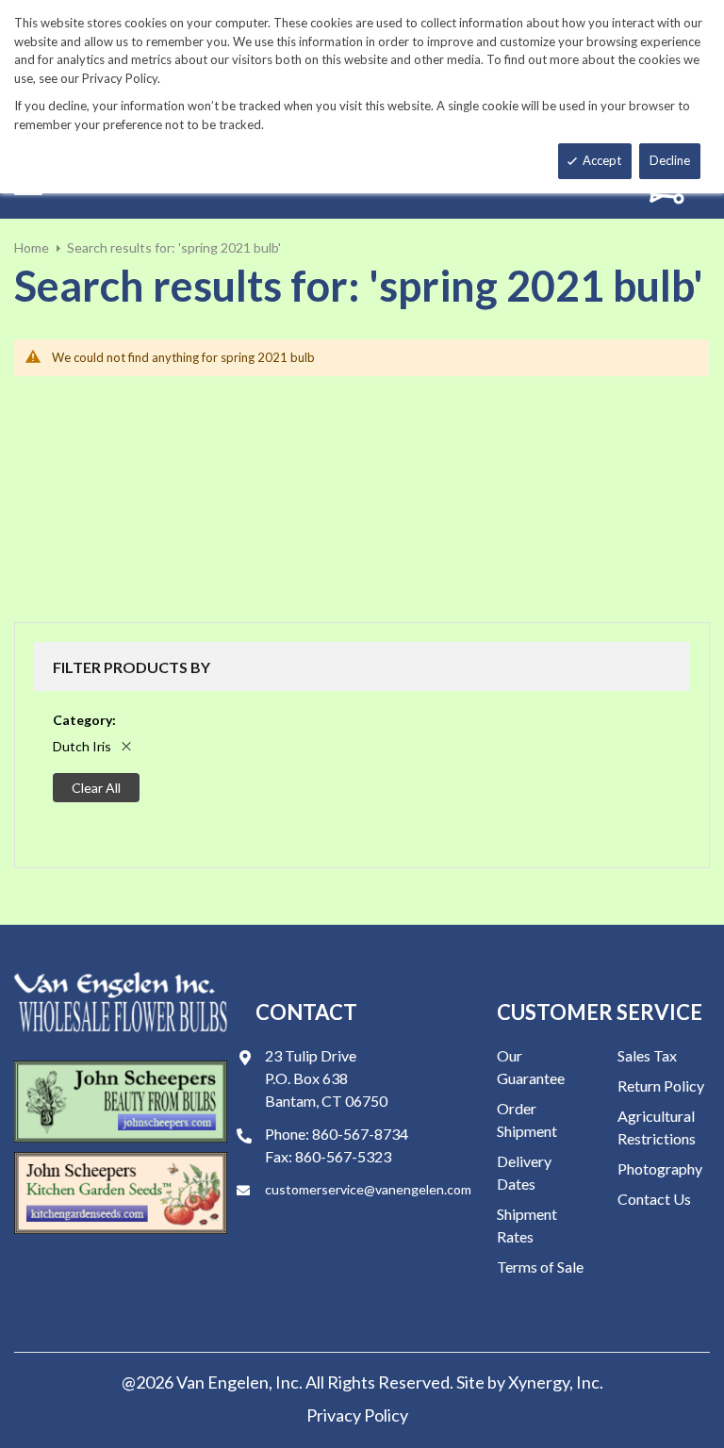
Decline (670, 160)
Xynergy (538, 1382)
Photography (659, 1168)
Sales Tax (647, 1055)
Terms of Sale (540, 1266)
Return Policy (660, 1085)
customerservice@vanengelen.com (368, 1189)
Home (31, 247)
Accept (602, 160)
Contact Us (654, 1199)
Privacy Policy (357, 1415)
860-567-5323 (343, 1156)
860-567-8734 (360, 1134)
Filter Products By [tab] (131, 667)
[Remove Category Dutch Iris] (126, 746)
